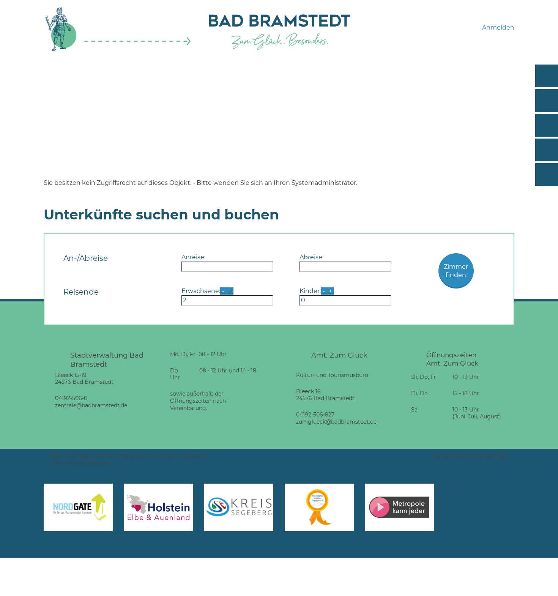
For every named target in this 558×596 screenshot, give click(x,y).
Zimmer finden (456, 270)
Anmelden (498, 27)
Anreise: (193, 257)
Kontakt (164, 456)
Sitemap (77, 456)
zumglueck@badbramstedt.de (336, 421)
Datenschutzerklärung (81, 462)
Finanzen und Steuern (121, 456)
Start (56, 456)
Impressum (193, 456)
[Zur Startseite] (118, 50)
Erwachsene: (200, 291)
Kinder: (310, 291)
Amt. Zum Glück (339, 355)
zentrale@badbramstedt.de (91, 405)
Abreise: (311, 257)
